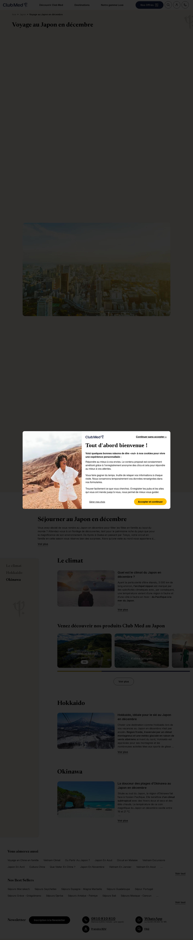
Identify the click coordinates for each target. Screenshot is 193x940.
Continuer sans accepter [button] (151, 436)
